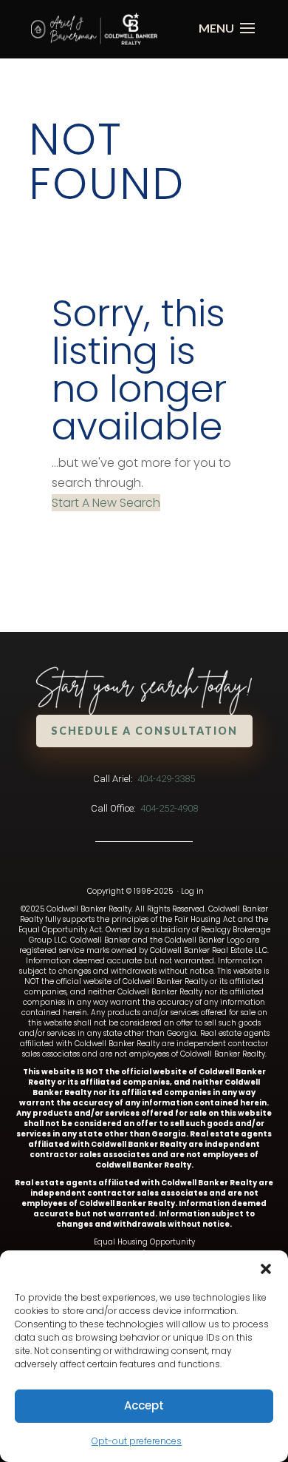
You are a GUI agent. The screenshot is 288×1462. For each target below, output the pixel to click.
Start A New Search (106, 502)
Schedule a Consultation (144, 730)
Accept (144, 1405)
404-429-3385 (166, 778)
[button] (265, 1268)
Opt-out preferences (137, 1441)
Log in (192, 891)
